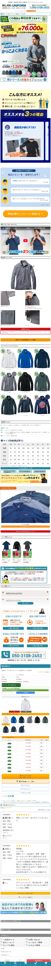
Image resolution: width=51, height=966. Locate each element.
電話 (35, 965)
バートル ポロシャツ (28, 802)
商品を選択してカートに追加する (24, 214)
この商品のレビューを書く (45, 809)
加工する (26, 781)
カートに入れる (25, 776)
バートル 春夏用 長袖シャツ (44, 802)
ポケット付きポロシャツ (12, 802)
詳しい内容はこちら (24, 526)
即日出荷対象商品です (11, 685)
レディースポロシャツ (20, 802)
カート (27, 964)
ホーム (46, 965)
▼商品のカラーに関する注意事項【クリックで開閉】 (25, 339)
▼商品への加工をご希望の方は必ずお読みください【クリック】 (25, 531)
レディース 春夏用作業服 (36, 802)
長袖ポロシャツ (5, 802)
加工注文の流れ (26, 785)
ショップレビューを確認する (26, 897)
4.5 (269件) (47, 672)
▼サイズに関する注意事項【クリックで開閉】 (25, 468)
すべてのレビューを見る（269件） (26, 893)
